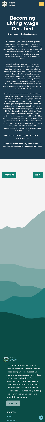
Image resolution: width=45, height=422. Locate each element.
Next (37, 175)
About (9, 416)
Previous (9, 175)
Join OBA (13, 403)
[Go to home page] (8, 4)
